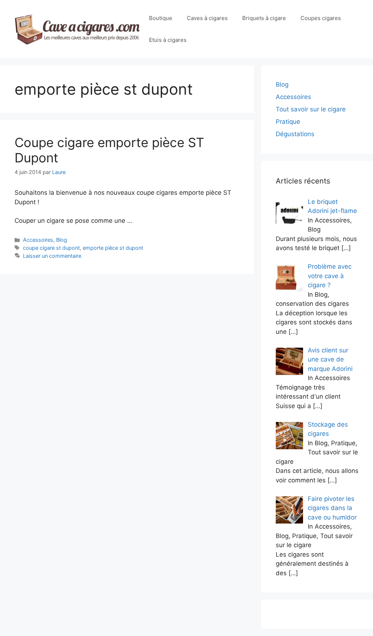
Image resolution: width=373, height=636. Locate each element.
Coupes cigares (321, 18)
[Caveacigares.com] (78, 28)
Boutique (160, 18)
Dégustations (295, 134)
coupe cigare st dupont (51, 248)
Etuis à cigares (167, 39)
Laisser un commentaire (52, 256)
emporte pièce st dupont (113, 248)
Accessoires (38, 240)
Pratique (288, 121)
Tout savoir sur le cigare (311, 109)
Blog (61, 240)
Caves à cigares (207, 18)
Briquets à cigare (264, 18)
